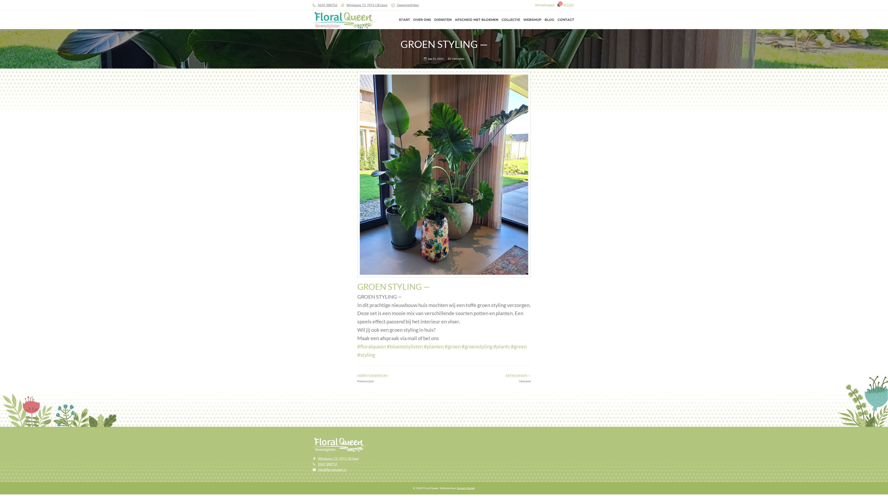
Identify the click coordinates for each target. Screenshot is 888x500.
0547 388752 (327, 5)
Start (404, 20)
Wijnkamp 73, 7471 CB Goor (367, 5)
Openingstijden (408, 5)
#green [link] (519, 346)
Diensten (443, 20)
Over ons (422, 20)
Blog (549, 20)
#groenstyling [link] (477, 346)
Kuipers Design (466, 488)
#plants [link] (501, 346)
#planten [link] (434, 346)
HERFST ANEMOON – (373, 376)
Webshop (532, 20)
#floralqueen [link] (371, 346)
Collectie (511, 20)
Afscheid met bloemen (476, 20)
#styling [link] (366, 355)
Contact (566, 20)
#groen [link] (453, 346)
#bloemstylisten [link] (405, 346)
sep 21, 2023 (436, 58)
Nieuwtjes (458, 58)
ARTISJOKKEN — (518, 376)
